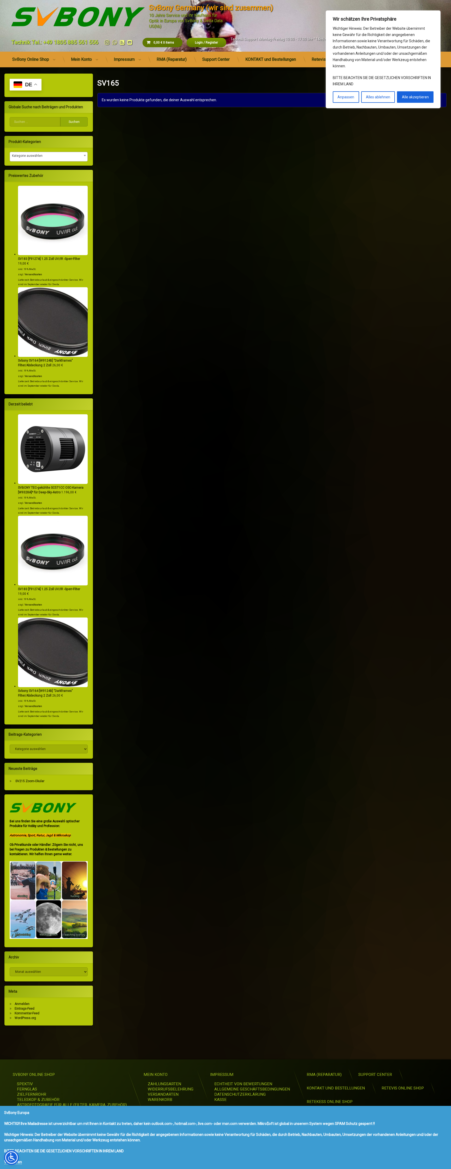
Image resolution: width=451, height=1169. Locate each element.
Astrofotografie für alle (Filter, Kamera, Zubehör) (72, 1104)
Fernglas (27, 1089)
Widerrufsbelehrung (170, 1089)
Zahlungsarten (164, 1084)
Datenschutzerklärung (240, 1094)
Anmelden (22, 1004)
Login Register (206, 42)
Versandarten (163, 1094)
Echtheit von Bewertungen (243, 1084)
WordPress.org (25, 1018)
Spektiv (25, 1084)
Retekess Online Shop (330, 1101)
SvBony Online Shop (30, 59)
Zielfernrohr (31, 1094)
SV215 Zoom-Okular (29, 781)
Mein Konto (81, 59)
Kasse (220, 1099)
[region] (383, 59)
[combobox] (49, 156)
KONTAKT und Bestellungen (270, 59)
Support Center (216, 59)
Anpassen (345, 97)
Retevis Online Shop (403, 1088)
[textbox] (48, 155)
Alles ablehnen (378, 97)
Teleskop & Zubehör (38, 1099)
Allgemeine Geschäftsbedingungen (252, 1089)
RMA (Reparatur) (172, 59)
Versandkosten (33, 274)
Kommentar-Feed (27, 1013)
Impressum (124, 59)
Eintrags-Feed (24, 1008)
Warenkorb (160, 1099)
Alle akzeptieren (415, 97)
